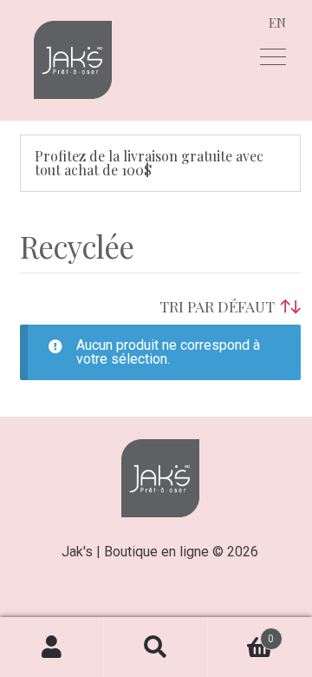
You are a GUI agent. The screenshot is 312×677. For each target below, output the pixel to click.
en (277, 22)
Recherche (156, 647)
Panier (241, 632)
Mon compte (52, 647)
